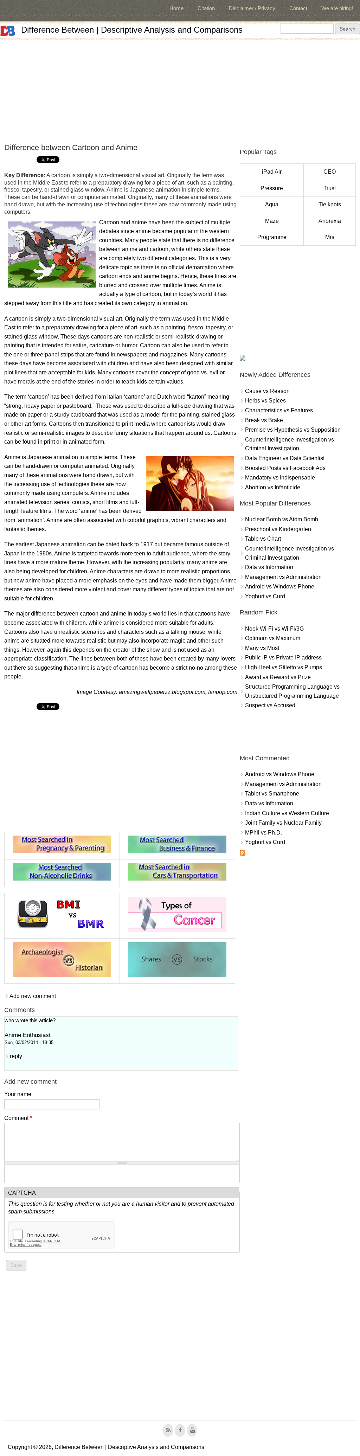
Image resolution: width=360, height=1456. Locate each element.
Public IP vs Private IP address (283, 658)
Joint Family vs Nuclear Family (283, 823)
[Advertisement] (180, 89)
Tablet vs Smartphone (272, 794)
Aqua (271, 204)
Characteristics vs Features (279, 410)
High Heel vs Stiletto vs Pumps (283, 667)
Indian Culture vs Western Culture (287, 813)
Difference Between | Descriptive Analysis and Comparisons (132, 29)
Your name (17, 1094)
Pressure (272, 188)
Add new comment (32, 996)
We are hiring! (337, 8)
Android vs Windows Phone (279, 587)
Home (176, 8)
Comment (18, 1118)
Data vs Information (269, 567)
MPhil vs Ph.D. (263, 833)
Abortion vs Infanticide (272, 487)
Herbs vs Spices (265, 401)
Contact (298, 8)
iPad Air (272, 172)
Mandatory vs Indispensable (280, 478)
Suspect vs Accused (270, 705)
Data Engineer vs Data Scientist (284, 458)
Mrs (329, 237)
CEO (329, 172)
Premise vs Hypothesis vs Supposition (293, 430)
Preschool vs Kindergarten (278, 529)
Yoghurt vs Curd (265, 596)
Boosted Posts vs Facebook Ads (285, 468)
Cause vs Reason (267, 391)
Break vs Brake (264, 420)
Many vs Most (262, 648)
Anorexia (330, 221)
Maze (272, 221)
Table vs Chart (263, 539)
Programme (272, 237)
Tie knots (330, 204)
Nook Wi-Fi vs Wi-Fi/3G (274, 629)
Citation (206, 8)
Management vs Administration (283, 577)
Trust (329, 188)
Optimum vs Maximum (272, 638)
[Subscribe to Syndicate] (242, 854)
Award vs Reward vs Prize (278, 677)
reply (16, 1056)
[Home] (7, 31)
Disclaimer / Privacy (252, 8)
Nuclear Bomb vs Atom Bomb (281, 519)
